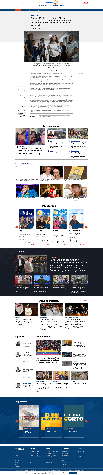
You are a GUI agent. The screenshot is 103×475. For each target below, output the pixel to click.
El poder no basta (27, 343)
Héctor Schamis (27, 391)
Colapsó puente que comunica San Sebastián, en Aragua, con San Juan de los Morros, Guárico (58, 154)
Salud (31, 460)
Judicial (38, 453)
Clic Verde (48, 451)
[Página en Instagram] (78, 452)
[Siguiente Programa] (86, 227)
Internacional (17, 466)
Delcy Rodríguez (46, 10)
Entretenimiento (39, 458)
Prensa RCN (64, 464)
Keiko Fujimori (18, 317)
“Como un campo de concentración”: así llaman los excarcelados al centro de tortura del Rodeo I (43, 241)
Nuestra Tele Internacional (39, 456)
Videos (20, 251)
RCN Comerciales (47, 470)
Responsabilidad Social (66, 451)
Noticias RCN (31, 470)
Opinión (19, 336)
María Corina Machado (35, 15)
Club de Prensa (55, 451)
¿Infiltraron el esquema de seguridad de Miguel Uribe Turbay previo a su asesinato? (61, 289)
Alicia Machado (22, 146)
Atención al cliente (65, 453)
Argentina (67, 114)
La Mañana (56, 230)
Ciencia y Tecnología (32, 459)
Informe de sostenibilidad (66, 457)
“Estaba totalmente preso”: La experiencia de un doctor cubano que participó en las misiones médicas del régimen (26, 241)
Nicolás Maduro (69, 10)
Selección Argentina (75, 150)
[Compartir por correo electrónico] (56, 70)
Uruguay (53, 116)
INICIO (39, 5)
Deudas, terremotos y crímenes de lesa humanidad (28, 386)
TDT (67, 470)
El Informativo (74, 230)
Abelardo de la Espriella (44, 317)
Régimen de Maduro (52, 114)
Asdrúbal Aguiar (26, 341)
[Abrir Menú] (16, 8)
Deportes (31, 455)
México (16, 462)
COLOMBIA (42, 5)
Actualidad (32, 451)
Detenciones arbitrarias (61, 114)
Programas (38, 460)
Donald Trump (52, 10)
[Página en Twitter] (80, 452)
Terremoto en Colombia (75, 140)
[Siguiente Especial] (86, 421)
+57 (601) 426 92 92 (82, 456)
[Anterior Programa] (16, 227)
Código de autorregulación (66, 458)
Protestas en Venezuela (40, 355)
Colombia (17, 458)
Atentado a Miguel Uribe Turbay (58, 285)
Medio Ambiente (26, 367)
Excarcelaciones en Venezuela (77, 285)
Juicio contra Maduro (25, 10)
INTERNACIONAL (62, 5)
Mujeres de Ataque (56, 459)
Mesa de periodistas (48, 460)
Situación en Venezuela (27, 383)
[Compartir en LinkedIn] (54, 70)
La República (41, 470)
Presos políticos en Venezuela (60, 10)
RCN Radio (36, 470)
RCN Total (82, 470)
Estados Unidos (42, 116)
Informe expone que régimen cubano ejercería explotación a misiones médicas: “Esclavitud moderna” (22, 289)
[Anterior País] (87, 9)
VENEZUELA (47, 5)
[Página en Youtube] (83, 452)
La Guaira (40, 10)
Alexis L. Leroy (27, 377)
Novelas (62, 470)
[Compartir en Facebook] (51, 70)
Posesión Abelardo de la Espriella (71, 317)
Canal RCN (26, 470)
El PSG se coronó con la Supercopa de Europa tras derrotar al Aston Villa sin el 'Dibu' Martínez (79, 356)
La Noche (22, 230)
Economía (31, 453)
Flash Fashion (55, 453)
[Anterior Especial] (16, 421)
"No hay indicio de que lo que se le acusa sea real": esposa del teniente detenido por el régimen (76, 241)
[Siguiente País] (87, 10)
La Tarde (39, 230)
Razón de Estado (49, 462)
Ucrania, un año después (51, 431)
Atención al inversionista (66, 455)
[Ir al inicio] (21, 450)
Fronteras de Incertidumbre (28, 431)
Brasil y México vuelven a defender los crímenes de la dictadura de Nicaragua (28, 356)
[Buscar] (87, 8)
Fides (65, 470)
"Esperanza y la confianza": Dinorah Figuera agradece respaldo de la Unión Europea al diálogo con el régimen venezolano (79, 366)
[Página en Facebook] (76, 452)
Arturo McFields (26, 352)
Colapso (51, 150)
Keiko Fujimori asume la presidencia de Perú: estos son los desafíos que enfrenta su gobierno (25, 322)
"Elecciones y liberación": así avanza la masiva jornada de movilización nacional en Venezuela (47, 361)
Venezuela (75, 361)
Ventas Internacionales (66, 460)
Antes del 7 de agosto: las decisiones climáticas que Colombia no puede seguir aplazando (28, 372)
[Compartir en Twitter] (53, 70)
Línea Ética (64, 462)
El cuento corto (73, 431)
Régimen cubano (18, 285)
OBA (63, 466)
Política (38, 451)
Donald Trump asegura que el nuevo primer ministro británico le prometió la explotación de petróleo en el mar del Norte (61, 385)
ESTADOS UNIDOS (56, 5)
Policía (51, 140)
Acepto (73, 472)
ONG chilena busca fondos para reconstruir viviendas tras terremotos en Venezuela (78, 385)
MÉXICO (51, 5)
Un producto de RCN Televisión (74, 470)
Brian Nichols (48, 116)
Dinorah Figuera (53, 257)
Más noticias (43, 336)
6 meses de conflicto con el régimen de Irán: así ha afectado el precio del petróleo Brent (60, 241)
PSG (74, 352)
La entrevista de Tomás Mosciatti (49, 456)
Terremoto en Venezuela (34, 10)
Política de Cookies (49, 473)
